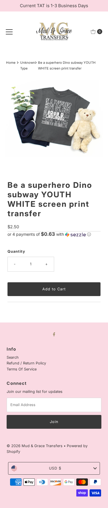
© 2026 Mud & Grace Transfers (35, 446)
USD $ (55, 468)
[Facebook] (54, 334)
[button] (54, 234)
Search (13, 357)
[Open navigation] (9, 31)
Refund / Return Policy (26, 363)
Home (11, 63)
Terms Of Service (22, 369)
